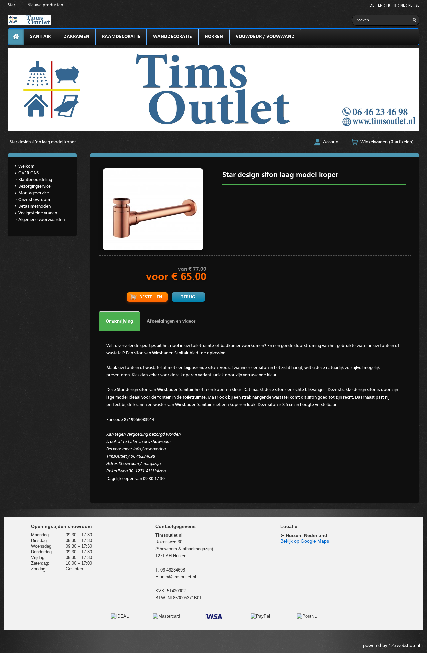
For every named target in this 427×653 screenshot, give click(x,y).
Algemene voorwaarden (41, 220)
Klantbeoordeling (35, 180)
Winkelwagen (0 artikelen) (387, 142)
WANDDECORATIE (172, 36)
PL (410, 6)
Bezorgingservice (34, 186)
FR (388, 6)
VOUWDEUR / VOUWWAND (265, 36)
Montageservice (33, 193)
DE (372, 6)
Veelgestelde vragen (37, 213)
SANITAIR (40, 36)
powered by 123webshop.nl (391, 645)
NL (402, 6)
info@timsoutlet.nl (178, 576)
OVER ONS (28, 173)
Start (12, 5)
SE (417, 6)
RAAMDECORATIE (121, 36)
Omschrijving (119, 321)
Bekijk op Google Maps (304, 541)
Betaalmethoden (34, 206)
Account (331, 142)
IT (395, 6)
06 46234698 (172, 570)
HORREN (214, 36)
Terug (188, 297)
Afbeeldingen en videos (171, 321)
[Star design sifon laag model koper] (153, 249)
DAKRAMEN (76, 36)
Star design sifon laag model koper (43, 142)
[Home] (16, 37)
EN (380, 6)
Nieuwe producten (45, 5)
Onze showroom (34, 200)
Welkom (26, 166)
